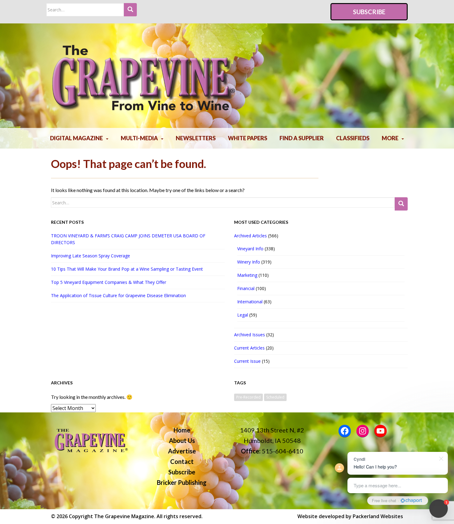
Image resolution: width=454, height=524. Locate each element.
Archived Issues (249, 335)
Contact (182, 461)
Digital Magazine (76, 138)
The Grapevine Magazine (124, 516)
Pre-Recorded (248, 397)
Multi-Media (139, 138)
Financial (245, 288)
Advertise (182, 451)
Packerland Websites (378, 516)
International (250, 302)
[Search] (130, 9)
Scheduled (275, 397)
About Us (182, 440)
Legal (242, 315)
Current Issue (247, 361)
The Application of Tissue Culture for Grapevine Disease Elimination (118, 295)
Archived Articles (250, 236)
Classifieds (352, 138)
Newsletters (196, 138)
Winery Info (248, 262)
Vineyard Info (250, 249)
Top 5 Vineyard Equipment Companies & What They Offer (108, 282)
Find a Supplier (302, 138)
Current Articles (249, 348)
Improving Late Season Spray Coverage (91, 256)
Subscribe (369, 11)
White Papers (247, 138)
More (390, 138)
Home (182, 430)
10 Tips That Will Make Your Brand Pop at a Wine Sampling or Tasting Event (127, 269)
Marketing (247, 275)
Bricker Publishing (182, 482)
